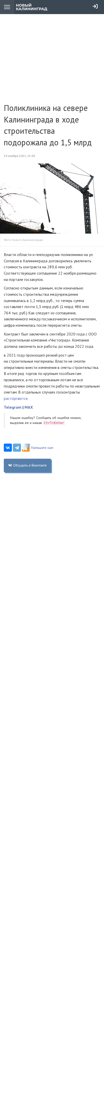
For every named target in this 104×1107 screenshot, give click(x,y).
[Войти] (95, 6)
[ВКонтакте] (8, 448)
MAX (28, 407)
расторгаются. (16, 398)
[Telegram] (17, 448)
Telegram (12, 407)
